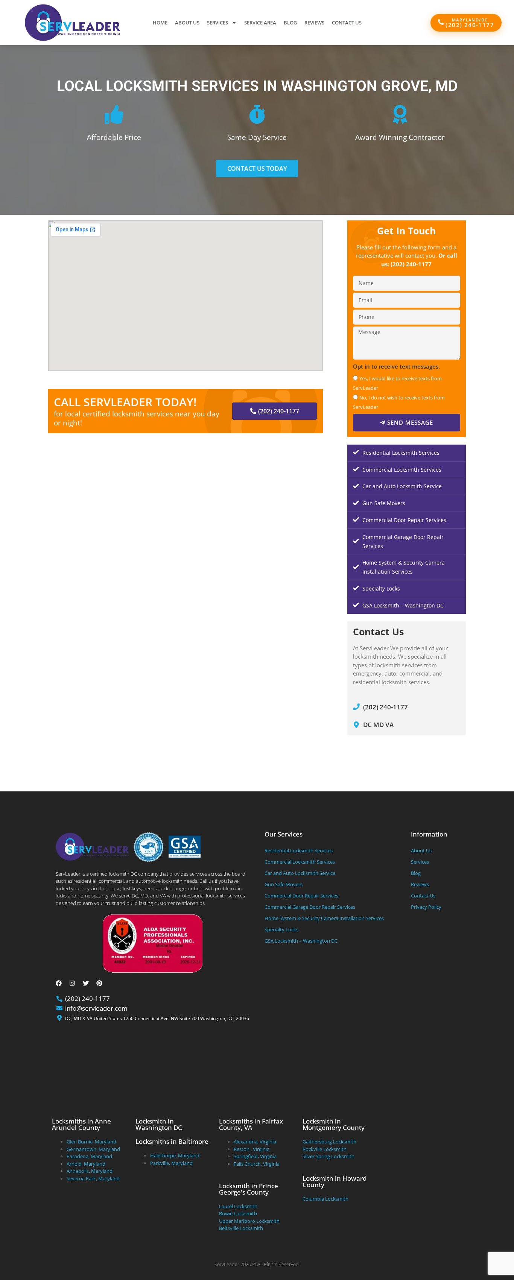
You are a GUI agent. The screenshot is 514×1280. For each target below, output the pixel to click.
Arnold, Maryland (86, 1163)
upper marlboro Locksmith (249, 1221)
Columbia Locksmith (325, 1198)
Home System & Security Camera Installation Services (403, 567)
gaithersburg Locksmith (329, 1141)
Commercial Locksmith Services (401, 469)
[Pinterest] (99, 983)
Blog (290, 22)
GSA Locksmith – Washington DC (403, 605)
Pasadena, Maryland (89, 1156)
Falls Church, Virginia (257, 1163)
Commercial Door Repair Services (404, 520)
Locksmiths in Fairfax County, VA (251, 1124)
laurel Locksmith (238, 1206)
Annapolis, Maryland (90, 1171)
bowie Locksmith (238, 1213)
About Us (187, 22)
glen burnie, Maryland (91, 1141)
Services (217, 22)
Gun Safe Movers (383, 503)
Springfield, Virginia (255, 1156)
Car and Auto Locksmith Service (402, 486)
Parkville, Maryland (171, 1163)
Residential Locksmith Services (400, 452)
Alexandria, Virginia (255, 1141)
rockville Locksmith (325, 1149)
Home (160, 22)
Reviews (314, 22)
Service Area (260, 22)
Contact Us (347, 22)
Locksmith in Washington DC (158, 1124)
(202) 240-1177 (411, 264)
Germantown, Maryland (93, 1149)
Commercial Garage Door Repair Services (403, 541)
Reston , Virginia (251, 1149)
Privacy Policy (426, 906)
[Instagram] (72, 983)
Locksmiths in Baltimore (171, 1141)
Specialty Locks (381, 588)
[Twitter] (86, 983)
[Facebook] (59, 983)
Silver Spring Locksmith (328, 1156)
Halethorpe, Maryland (174, 1155)
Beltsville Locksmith (241, 1228)
